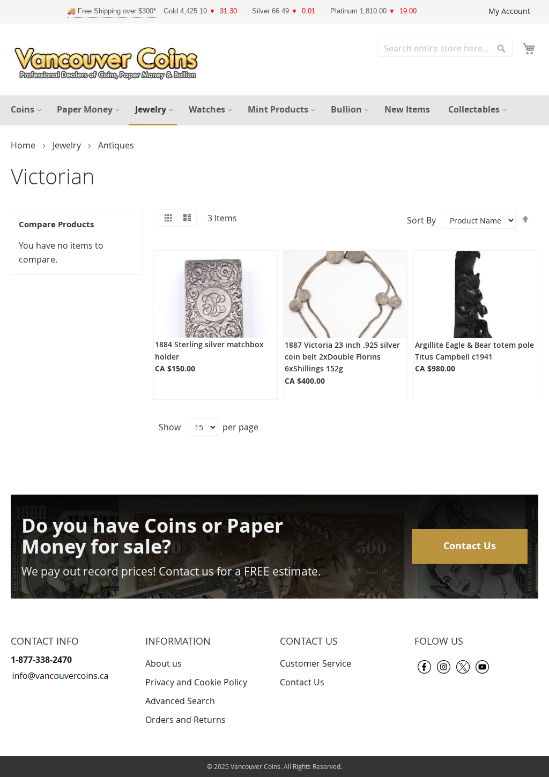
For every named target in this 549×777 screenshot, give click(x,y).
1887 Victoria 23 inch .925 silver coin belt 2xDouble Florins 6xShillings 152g (342, 357)
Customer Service (315, 663)
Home (24, 145)
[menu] (274, 110)
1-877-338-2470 (41, 660)
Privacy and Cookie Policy (196, 682)
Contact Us (469, 545)
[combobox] (446, 48)
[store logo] (109, 61)
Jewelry (68, 145)
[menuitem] (24, 109)
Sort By (421, 220)
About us (163, 663)
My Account (509, 11)
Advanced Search (180, 701)
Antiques (116, 145)
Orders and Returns (185, 720)
